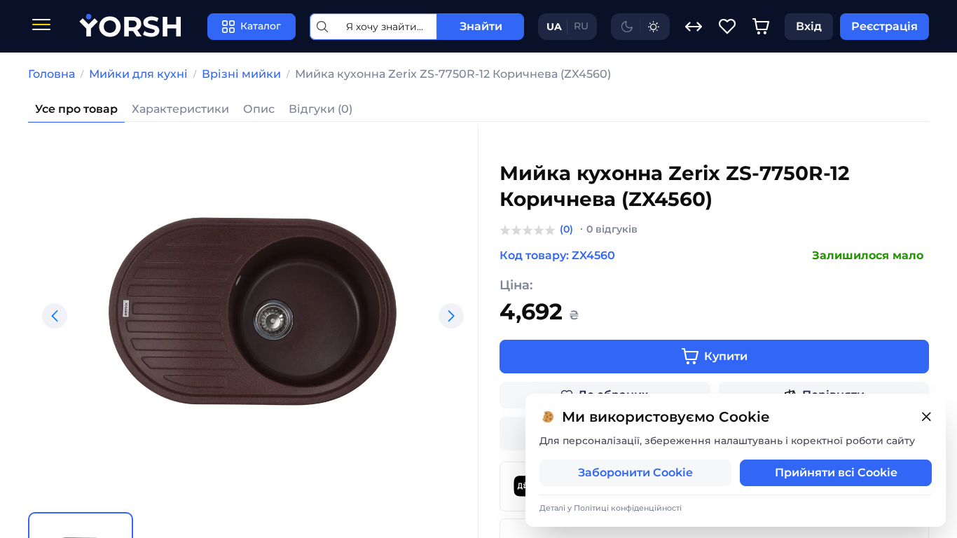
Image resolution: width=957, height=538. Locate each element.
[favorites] (727, 26)
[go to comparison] (693, 26)
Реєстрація (884, 26)
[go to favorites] (727, 26)
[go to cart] (761, 26)
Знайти (481, 26)
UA (554, 26)
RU (581, 26)
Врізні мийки (241, 74)
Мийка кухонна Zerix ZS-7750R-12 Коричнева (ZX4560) (453, 74)
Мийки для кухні (138, 74)
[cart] (761, 26)
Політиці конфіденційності (628, 508)
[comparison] (693, 26)
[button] (54, 316)
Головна (51, 74)
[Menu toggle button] (41, 26)
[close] (926, 417)
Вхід (809, 26)
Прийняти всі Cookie (836, 472)
